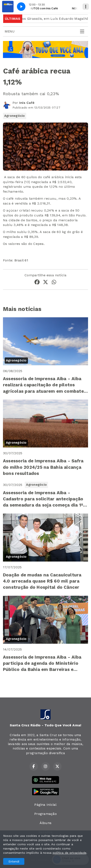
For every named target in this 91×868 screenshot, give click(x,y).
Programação (45, 814)
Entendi (13, 861)
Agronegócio (14, 116)
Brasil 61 (21, 260)
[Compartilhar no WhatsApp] (54, 282)
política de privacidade (70, 852)
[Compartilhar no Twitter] (45, 282)
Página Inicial (45, 805)
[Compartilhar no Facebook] (37, 282)
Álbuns (45, 823)
